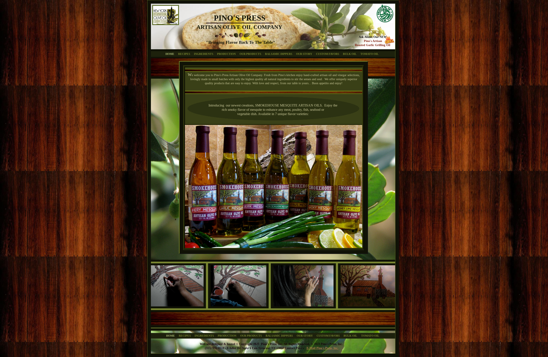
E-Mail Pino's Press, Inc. (322, 348)
